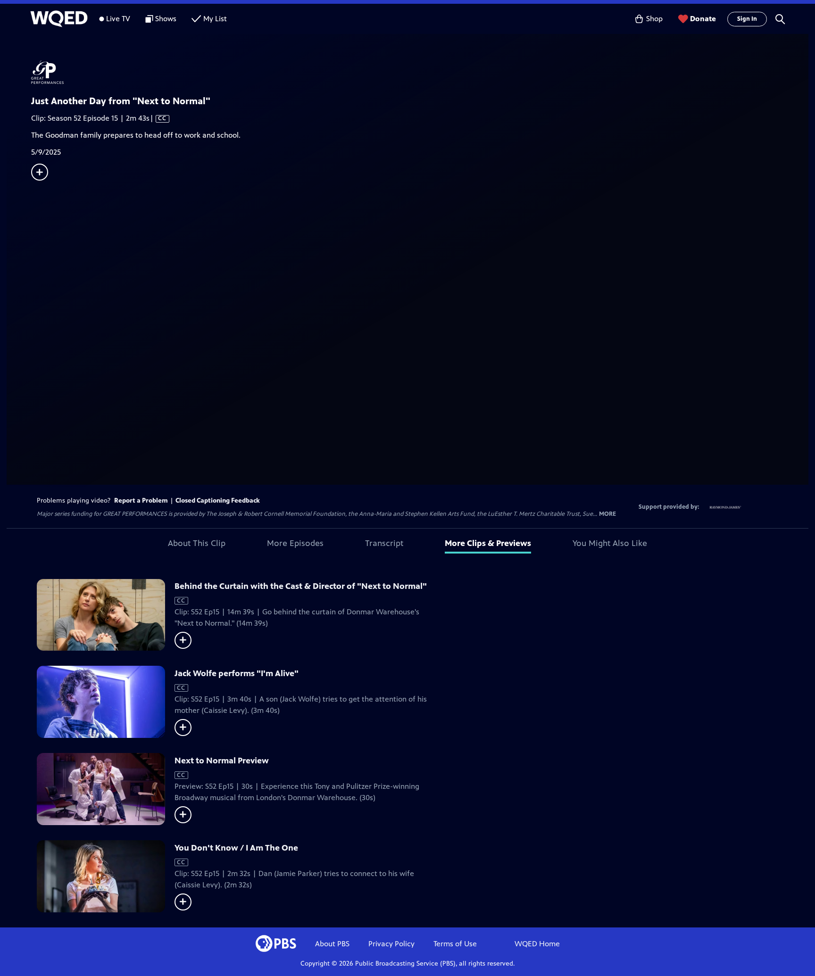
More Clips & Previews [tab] (488, 543)
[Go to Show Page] (419, 72)
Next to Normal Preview (222, 760)
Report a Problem (141, 500)
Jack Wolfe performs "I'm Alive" (237, 673)
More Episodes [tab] (295, 543)
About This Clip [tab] (196, 543)
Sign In (747, 19)
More (607, 514)
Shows (165, 18)
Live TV (118, 18)
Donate (703, 18)
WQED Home (537, 943)
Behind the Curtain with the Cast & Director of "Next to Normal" (301, 586)
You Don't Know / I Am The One (236, 848)
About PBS (332, 943)
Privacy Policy (391, 943)
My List (215, 18)
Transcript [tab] (384, 543)
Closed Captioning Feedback (217, 500)
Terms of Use (455, 943)
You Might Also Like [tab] (610, 543)
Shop (654, 18)
